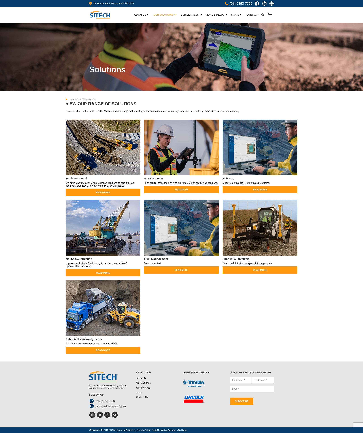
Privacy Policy (143, 430)
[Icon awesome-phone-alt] (226, 3)
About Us (141, 378)
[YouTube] (115, 415)
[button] (263, 14)
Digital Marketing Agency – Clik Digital (169, 430)
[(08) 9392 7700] (92, 401)
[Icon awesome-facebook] (257, 3)
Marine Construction (79, 258)
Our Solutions (143, 383)
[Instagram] (107, 415)
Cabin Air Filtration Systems (84, 339)
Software (228, 178)
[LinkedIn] (100, 415)
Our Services (143, 387)
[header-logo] (99, 14)
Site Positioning (154, 178)
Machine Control (76, 178)
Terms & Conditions (126, 430)
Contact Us (142, 397)
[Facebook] (92, 415)
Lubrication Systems (236, 258)
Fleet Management (156, 258)
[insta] (271, 3)
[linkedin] (264, 3)
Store (139, 392)
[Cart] (270, 15)
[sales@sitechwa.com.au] (92, 406)
